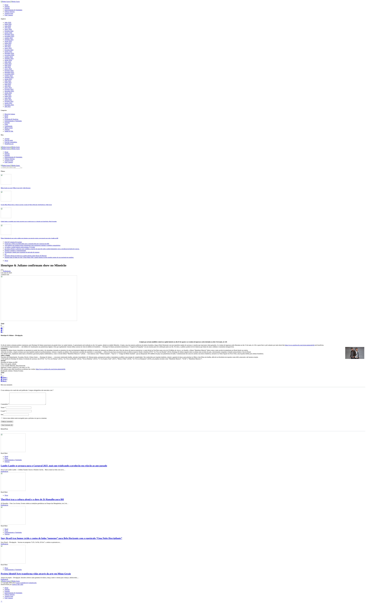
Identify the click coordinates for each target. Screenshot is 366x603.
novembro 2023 (9, 74)
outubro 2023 (9, 75)
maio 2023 (8, 84)
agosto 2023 (8, 79)
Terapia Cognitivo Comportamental (15, 250)
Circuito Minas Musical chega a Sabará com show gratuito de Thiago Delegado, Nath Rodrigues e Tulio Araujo (26, 204)
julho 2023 (8, 81)
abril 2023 (8, 86)
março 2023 (8, 87)
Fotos (6, 124)
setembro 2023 (9, 77)
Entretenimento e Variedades (13, 121)
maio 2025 (8, 45)
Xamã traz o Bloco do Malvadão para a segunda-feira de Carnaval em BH (27, 243)
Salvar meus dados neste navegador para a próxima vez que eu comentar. (25, 418)
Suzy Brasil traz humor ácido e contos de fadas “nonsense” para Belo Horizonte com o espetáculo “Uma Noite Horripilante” (61, 538)
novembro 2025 (9, 36)
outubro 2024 (9, 57)
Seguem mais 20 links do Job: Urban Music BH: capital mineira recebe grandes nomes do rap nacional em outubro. (39, 257)
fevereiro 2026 (9, 31)
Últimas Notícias (10, 11)
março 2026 (8, 29)
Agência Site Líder (17, 584)
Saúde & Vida (9, 131)
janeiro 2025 (8, 51)
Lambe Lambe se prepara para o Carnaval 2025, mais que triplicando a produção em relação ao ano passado (54, 465)
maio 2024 (8, 65)
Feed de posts (9, 140)
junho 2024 (8, 63)
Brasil (6, 116)
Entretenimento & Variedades (13, 10)
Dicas (6, 117)
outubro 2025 (9, 38)
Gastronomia (8, 126)
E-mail (3, 411)
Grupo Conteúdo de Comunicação (26, 583)
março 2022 (8, 99)
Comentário (5, 404)
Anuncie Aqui (9, 13)
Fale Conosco (9, 15)
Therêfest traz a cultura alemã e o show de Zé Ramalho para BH (32, 499)
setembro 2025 (9, 39)
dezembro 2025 (9, 34)
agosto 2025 (8, 41)
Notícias (7, 6)
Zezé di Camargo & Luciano (13, 242)
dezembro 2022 (9, 91)
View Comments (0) (7, 425)
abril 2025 (8, 46)
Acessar (7, 138)
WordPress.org (9, 144)
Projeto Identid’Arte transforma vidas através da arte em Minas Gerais (36, 573)
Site (2, 414)
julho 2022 (8, 94)
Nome (3, 407)
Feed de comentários (11, 142)
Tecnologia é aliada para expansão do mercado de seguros (22, 252)
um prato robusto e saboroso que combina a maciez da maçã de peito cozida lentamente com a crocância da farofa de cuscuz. (42, 249)
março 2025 (8, 48)
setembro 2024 (9, 58)
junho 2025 (8, 43)
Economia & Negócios (11, 119)
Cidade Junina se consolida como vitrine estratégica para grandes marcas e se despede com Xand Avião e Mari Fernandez (29, 221)
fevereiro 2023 (9, 89)
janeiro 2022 (8, 103)
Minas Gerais (9, 128)
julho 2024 (8, 62)
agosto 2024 (8, 60)
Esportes (7, 8)
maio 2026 (8, 26)
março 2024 (8, 69)
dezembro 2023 (9, 72)
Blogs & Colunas (10, 114)
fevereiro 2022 (9, 101)
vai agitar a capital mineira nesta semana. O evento (20, 247)
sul (5, 254)
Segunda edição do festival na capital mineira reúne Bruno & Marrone (26, 255)
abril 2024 (8, 67)
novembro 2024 (9, 55)
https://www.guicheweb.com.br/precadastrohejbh (299, 345)
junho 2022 (8, 96)
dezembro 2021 (9, 105)
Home (6, 5)
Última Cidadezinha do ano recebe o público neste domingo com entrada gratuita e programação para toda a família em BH (29, 238)
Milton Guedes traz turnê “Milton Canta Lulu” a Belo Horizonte (15, 187)
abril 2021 (8, 106)
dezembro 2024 (9, 53)
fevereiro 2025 (9, 50)
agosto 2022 (8, 93)
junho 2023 (8, 82)
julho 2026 (8, 22)
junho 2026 (8, 24)
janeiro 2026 (8, 33)
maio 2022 (8, 98)
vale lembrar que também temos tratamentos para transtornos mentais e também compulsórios (32, 245)
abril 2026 (8, 27)
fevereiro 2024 (9, 70)
